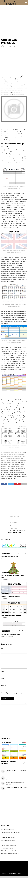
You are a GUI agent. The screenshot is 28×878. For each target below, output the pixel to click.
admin (3, 636)
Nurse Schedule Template (7, 829)
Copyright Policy (12, 873)
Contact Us (3, 873)
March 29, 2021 (6, 558)
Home (2, 37)
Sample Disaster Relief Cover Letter (10, 853)
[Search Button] (25, 702)
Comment (4, 652)
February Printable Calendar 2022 (10, 596)
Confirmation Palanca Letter (8, 840)
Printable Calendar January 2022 (10, 634)
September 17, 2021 (10, 636)
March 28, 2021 (6, 579)
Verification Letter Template (8, 837)
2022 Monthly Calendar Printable (13, 777)
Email (3, 678)
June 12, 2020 (11, 46)
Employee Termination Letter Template (10, 832)
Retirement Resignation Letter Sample (15, 782)
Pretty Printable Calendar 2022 (9, 556)
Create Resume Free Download (8, 845)
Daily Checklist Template (7, 835)
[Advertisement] (14, 20)
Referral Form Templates (7, 848)
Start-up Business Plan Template (9, 843)
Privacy (20, 873)
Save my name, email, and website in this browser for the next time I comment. (13, 692)
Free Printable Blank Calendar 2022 (11, 615)
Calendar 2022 (8, 37)
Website (3, 685)
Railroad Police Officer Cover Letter (10, 850)
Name (3, 671)
